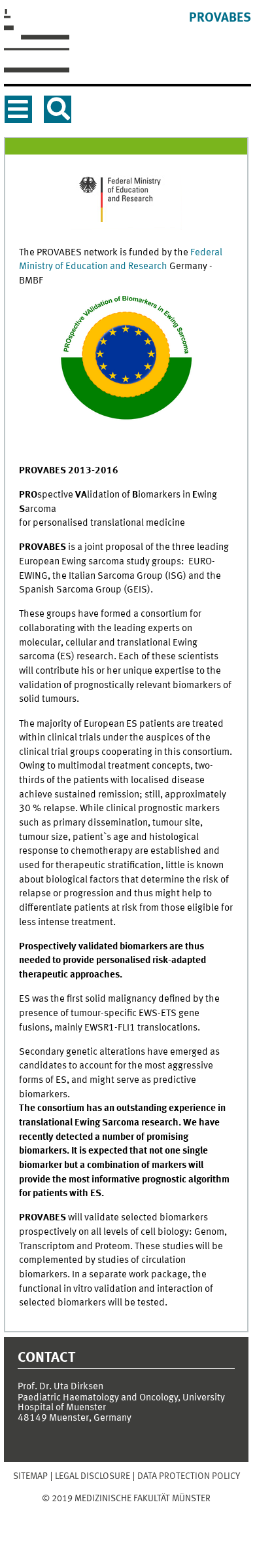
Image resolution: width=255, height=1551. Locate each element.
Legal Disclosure (92, 1476)
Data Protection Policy (188, 1476)
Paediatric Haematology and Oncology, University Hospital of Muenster (121, 1403)
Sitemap (30, 1476)
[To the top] (126, 1511)
